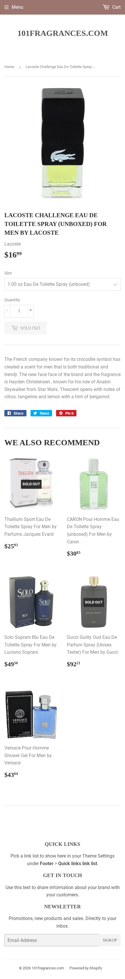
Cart (116, 7)
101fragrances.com (62, 33)
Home (9, 67)
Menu (17, 7)
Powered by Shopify (85, 968)
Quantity (12, 300)
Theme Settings (98, 856)
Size (8, 273)
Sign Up (110, 940)
